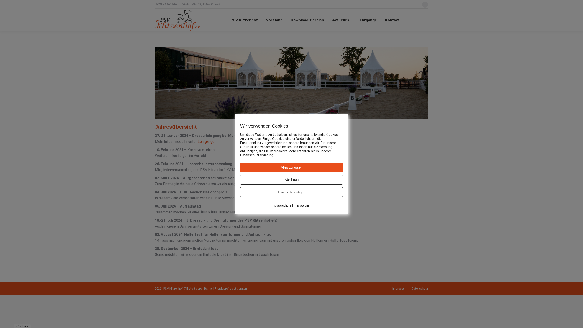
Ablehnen (292, 180)
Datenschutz (282, 205)
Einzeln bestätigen (291, 192)
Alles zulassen (291, 167)
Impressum (301, 205)
